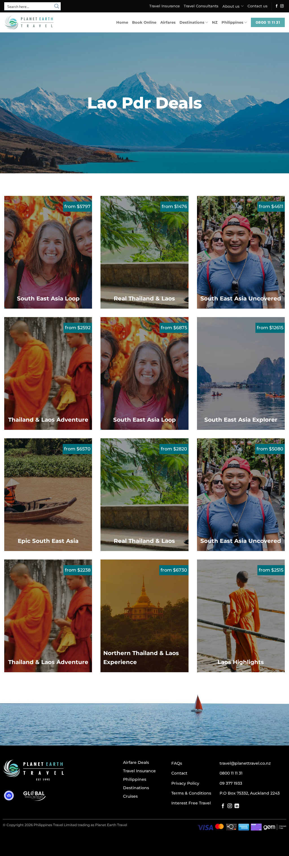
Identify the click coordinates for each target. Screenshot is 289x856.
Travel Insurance (164, 6)
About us (231, 6)
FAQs (176, 763)
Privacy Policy (185, 783)
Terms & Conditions (191, 793)
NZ (215, 22)
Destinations (191, 22)
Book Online (144, 22)
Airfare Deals (136, 762)
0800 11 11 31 (231, 773)
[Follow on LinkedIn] (237, 806)
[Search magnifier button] (57, 6)
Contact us (258, 6)
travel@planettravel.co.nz (245, 763)
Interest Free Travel (191, 803)
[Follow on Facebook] (276, 6)
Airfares (168, 22)
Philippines (232, 22)
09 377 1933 (231, 783)
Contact (179, 773)
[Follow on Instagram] (282, 6)
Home (122, 22)
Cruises (130, 796)
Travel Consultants (201, 6)
